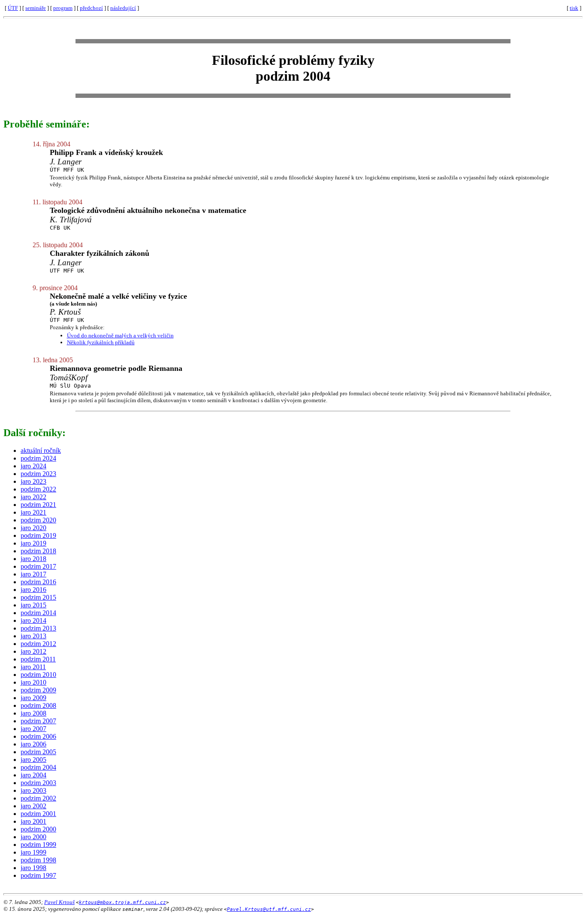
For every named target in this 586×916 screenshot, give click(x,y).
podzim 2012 (38, 643)
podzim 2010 (38, 674)
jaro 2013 (33, 636)
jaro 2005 (33, 759)
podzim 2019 (38, 535)
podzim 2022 (38, 489)
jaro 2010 (33, 682)
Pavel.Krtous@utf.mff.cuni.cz (269, 909)
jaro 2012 (33, 651)
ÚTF (13, 8)
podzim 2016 (38, 581)
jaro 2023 (33, 481)
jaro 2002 (33, 806)
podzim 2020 (38, 520)
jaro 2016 (33, 589)
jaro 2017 (33, 574)
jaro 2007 (33, 728)
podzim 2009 (38, 690)
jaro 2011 (33, 666)
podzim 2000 (38, 829)
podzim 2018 (38, 551)
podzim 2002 (38, 798)
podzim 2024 (38, 458)
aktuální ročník (41, 450)
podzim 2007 (38, 721)
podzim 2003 (38, 782)
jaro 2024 (33, 466)
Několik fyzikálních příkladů (101, 342)
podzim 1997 (38, 875)
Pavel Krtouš (59, 902)
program (62, 8)
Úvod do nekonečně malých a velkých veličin (120, 335)
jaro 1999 (33, 852)
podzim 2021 (38, 504)
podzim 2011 (38, 659)
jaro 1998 (33, 867)
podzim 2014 (38, 612)
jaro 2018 (33, 558)
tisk (574, 8)
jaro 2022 (33, 496)
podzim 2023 (38, 473)
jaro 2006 (33, 744)
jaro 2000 (33, 836)
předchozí (91, 8)
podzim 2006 (38, 736)
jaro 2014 (33, 620)
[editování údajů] (564, 8)
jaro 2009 (33, 697)
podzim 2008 (38, 705)
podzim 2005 (38, 751)
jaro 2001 (33, 821)
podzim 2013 (38, 628)
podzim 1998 (38, 860)
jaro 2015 (33, 605)
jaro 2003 (33, 790)
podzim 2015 (38, 597)
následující (123, 8)
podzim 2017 (38, 566)
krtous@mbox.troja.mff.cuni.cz (122, 902)
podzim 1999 (38, 844)
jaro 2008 (33, 713)
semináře (35, 8)
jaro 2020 (33, 527)
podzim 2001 (38, 813)
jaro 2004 (33, 775)
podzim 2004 (38, 767)
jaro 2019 (33, 543)
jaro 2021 (33, 512)
